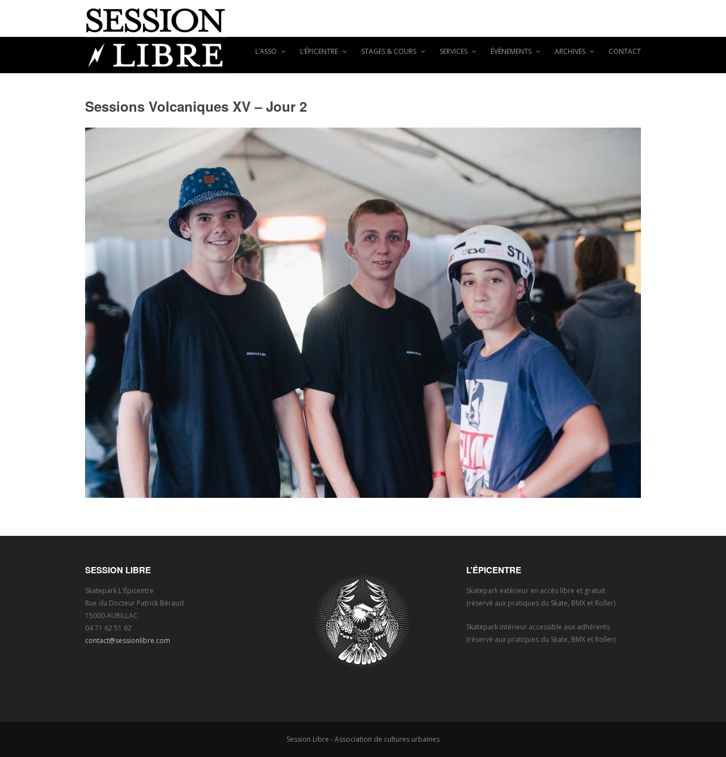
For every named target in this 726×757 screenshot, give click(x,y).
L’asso (266, 51)
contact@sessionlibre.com (127, 640)
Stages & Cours (389, 51)
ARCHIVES (571, 51)
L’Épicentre (320, 51)
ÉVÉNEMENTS (512, 51)
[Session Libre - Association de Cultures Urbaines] (363, 37)
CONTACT (625, 51)
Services (454, 51)
